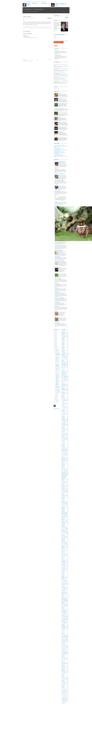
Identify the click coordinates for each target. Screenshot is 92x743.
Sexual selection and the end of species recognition (61, 298)
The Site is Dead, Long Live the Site (59, 108)
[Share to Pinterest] (51, 18)
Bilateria (63, 389)
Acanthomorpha (64, 332)
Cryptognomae (65, 439)
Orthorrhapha (63, 586)
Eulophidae (65, 478)
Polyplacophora (63, 620)
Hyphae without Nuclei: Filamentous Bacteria (57, 384)
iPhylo (55, 195)
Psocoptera (66, 634)
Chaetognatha (63, 415)
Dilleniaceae (65, 453)
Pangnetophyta (63, 597)
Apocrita (63, 361)
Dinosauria (63, 454)
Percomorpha (64, 610)
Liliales (66, 528)
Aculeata (63, 338)
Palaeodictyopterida (64, 589)
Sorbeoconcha (63, 665)
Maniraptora (63, 538)
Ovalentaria (65, 588)
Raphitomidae (63, 639)
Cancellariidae (63, 404)
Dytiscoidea (65, 457)
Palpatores (63, 592)
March (56, 399)
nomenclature (64, 569)
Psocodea (63, 634)
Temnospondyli (64, 681)
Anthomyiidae (63, 356)
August (56, 393)
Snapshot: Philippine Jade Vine (58, 284)
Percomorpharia (64, 612)
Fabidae (63, 486)
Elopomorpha (63, 462)
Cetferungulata (64, 414)
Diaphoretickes (64, 450)
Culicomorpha (63, 441)
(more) (63, 71)
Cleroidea (67, 424)
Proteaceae (63, 630)
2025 (55, 331)
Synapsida (56, 185)
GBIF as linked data (61, 196)
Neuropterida (63, 567)
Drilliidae (62, 457)
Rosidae (67, 646)
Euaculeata (66, 470)
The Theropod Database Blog (59, 250)
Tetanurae (67, 683)
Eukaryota (64, 477)
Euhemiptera (65, 476)
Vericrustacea (64, 698)
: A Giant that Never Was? (63, 103)
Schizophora (63, 656)
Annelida (63, 354)
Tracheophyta (66, 690)
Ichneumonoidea (63, 517)
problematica (64, 626)
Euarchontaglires (64, 472)
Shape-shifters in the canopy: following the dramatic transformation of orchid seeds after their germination (61, 294)
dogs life (59, 73)
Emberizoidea (63, 463)
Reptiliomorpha (65, 640)
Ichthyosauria (63, 518)
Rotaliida (63, 648)
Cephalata (63, 410)
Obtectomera (63, 572)
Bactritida (66, 385)
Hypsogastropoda (64, 516)
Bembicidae (63, 387)
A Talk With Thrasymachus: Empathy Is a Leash (29, 4)
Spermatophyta (64, 669)
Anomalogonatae (64, 355)
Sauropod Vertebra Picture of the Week (60, 245)
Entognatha (63, 466)
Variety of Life (56, 50)
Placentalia (64, 616)
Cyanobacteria (63, 443)
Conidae (66, 432)
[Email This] (47, 18)
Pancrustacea (64, 596)
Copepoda (65, 434)
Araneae (63, 365)
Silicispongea (63, 661)
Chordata (64, 421)
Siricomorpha (64, 663)
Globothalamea (63, 496)
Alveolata (63, 344)
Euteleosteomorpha (64, 484)
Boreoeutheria (63, 392)
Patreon (62, 606)
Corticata (63, 436)
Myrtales (66, 554)
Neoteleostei (63, 565)
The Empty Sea (57, 360)
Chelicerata (63, 419)
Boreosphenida (64, 393)
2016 (55, 339)
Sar (62, 652)
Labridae (66, 520)
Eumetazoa (63, 480)
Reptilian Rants (57, 306)
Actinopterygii (63, 337)
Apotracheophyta (64, 363)
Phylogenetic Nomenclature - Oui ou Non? (57, 387)
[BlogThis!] (48, 18)
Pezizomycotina (64, 614)
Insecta (63, 519)
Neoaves (63, 559)
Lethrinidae (65, 527)
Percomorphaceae (64, 611)
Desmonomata (65, 448)
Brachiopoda (63, 395)
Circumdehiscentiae (64, 423)
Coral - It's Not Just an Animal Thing (57, 392)
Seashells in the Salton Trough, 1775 (59, 257)
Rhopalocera (63, 643)
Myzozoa (63, 555)
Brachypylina (63, 398)
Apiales (66, 358)
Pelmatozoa (63, 607)
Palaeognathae (63, 590)
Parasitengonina (65, 601)
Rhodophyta (63, 642)
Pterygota (64, 636)
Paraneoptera (66, 600)
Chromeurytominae (64, 422)
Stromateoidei (63, 676)
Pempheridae (63, 608)
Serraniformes (63, 660)
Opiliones (63, 576)
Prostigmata (63, 628)
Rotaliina (66, 648)
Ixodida (62, 520)
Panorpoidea (66, 599)
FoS (37, 37)
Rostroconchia (65, 647)
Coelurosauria (63, 427)
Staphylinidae (63, 670)
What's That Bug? (57, 322)
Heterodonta (63, 510)
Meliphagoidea (63, 540)
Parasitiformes (63, 603)
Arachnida (64, 364)
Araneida (67, 365)
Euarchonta (65, 471)
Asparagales (65, 377)
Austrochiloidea (63, 383)
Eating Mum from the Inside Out (62, 122)
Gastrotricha (63, 492)
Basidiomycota (63, 386)
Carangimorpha (63, 405)
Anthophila (67, 356)
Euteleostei (63, 483)
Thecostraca (63, 687)
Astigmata (63, 381)
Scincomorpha (63, 657)
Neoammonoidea (63, 558)
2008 (55, 348)
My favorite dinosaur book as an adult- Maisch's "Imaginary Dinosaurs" (62, 252)
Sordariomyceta (63, 666)
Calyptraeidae (63, 402)
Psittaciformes (63, 633)
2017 (55, 338)
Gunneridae (64, 503)
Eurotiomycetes (65, 482)
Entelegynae (63, 465)
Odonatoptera (63, 573)
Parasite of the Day (57, 267)
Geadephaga (63, 493)
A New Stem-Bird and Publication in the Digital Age (57, 355)
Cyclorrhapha (63, 444)
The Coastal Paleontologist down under (60, 161)
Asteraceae (64, 379)
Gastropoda (64, 491)
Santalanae (66, 651)
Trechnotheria (65, 691)
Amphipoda (63, 348)
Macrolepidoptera (64, 534)
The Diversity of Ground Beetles (62, 137)
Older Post (50, 59)
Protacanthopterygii (64, 629)
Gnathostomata (64, 498)
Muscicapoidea (63, 551)
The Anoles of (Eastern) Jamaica (58, 288)
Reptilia (67, 639)
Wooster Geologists (57, 190)
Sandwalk (56, 201)
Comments (56, 38)
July (55, 394)
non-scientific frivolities (64, 570)
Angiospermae (64, 350)
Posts (55, 36)
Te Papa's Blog (57, 292)
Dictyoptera (66, 452)
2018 (55, 337)
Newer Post (24, 59)
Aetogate (63, 340)
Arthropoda (64, 373)
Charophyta (63, 418)
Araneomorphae (64, 367)
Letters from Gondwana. (58, 278)
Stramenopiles (63, 674)
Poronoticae (64, 623)
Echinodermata (64, 459)
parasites (63, 602)
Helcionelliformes (65, 505)
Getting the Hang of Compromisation (57, 370)
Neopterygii (65, 563)
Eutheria (63, 485)
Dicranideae (63, 452)
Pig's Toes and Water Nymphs (57, 357)
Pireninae (67, 615)
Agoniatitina (63, 341)
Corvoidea (63, 437)
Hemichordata (63, 507)
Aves (62, 384)
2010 (55, 346)
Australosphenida (64, 382)
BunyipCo (56, 311)
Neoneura (66, 562)
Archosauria (63, 370)
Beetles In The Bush (57, 205)
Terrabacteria (63, 683)
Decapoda (67, 447)
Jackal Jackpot (60, 317)
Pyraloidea (63, 638)
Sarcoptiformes (65, 653)
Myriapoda (63, 554)
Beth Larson (57, 68)
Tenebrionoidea (63, 682)
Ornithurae (63, 584)
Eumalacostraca (64, 479)
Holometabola (64, 513)
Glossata (63, 497)
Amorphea (63, 347)
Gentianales (63, 494)
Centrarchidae (63, 408)
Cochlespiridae (63, 426)
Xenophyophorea (64, 702)
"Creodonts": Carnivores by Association (59, 145)
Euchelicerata (64, 474)
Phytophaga (63, 615)
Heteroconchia (63, 509)
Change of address (34, 3)
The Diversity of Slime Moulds (58, 154)
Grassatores (63, 501)
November (56, 350)
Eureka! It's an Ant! (57, 367)
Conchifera (63, 430)
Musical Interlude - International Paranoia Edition (57, 377)
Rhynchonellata (63, 644)
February (56, 400)
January (56, 401)
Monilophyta (63, 547)
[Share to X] (49, 18)
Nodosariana (66, 568)
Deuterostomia (64, 449)
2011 (55, 345)
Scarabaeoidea (63, 655)
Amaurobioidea (63, 345)
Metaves (62, 544)
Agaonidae (66, 340)
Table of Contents (56, 88)
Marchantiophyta (64, 539)
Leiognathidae (63, 524)
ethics (62, 470)
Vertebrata (63, 699)
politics (62, 618)
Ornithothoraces (64, 583)
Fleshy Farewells (57, 388)
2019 (55, 336)
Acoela (62, 335)
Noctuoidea (63, 568)
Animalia (63, 353)
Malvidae (67, 536)
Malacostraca (63, 536)
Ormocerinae (66, 581)
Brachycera (63, 397)
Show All (67, 327)
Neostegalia (63, 564)
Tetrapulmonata (63, 686)
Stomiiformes (63, 673)
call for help (64, 401)
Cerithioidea (64, 413)
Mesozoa (63, 543)
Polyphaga (64, 619)
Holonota (65, 514)
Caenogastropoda (64, 400)
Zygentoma (63, 703)
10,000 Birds (56, 168)
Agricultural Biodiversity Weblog (59, 180)
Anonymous (57, 64)
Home (37, 59)
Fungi (67, 489)
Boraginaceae (63, 391)
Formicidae (63, 489)
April (56, 398)
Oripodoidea (63, 581)
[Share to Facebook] (50, 18)
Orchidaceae (66, 579)
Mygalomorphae (63, 553)
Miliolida (65, 545)
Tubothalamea (64, 695)
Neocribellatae (63, 560)
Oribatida (65, 580)
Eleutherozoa (63, 461)
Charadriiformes (63, 417)
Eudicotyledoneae (64, 475)
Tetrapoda (63, 685)
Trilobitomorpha (63, 693)
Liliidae (66, 529)
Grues (67, 502)
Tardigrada (67, 678)
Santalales (63, 651)
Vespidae (67, 699)
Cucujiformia (63, 440)
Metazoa (66, 544)
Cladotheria (63, 424)
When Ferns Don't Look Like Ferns (58, 155)
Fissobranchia (63, 487)
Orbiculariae (63, 579)
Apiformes (63, 359)
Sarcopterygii (66, 652)
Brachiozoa (63, 396)
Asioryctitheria (66, 376)
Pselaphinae (63, 632)
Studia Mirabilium (57, 283)
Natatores (66, 555)
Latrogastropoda (64, 522)
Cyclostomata (63, 445)
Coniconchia (63, 432)
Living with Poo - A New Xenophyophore (61, 132)
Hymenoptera (66, 515)
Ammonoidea (63, 346)
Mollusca (63, 546)
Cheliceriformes (64, 420)
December (56, 349)
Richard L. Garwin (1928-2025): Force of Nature (57, 4)
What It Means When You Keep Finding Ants (60, 323)
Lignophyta (63, 528)
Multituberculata (63, 549)
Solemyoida (63, 664)
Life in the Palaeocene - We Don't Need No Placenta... (57, 365)
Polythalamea (63, 621)
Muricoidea (63, 550)
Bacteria (63, 385)
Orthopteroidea (63, 585)
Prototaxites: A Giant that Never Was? (59, 151)
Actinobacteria (66, 335)
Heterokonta (63, 511)
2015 (55, 340)
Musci (66, 550)
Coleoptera (63, 428)
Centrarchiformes (63, 409)
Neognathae (63, 562)
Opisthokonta (64, 577)
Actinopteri (64, 336)
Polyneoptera (66, 618)
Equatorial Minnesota (57, 256)
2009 (55, 347)
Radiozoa (66, 638)
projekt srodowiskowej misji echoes (61, 72)
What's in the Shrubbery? (57, 359)
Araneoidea (65, 366)
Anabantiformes (63, 349)
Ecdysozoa (63, 458)
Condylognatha (63, 431)
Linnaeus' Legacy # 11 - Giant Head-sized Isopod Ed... (57, 380)
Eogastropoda (63, 467)
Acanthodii (63, 331)
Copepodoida (63, 435)
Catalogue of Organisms (33, 9)
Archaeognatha (63, 369)
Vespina (63, 700)
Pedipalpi (66, 606)
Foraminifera (64, 488)
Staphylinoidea (64, 672)
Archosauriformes (63, 371)
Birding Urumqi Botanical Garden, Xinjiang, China (60, 169)
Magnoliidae (63, 535)
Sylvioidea (67, 677)
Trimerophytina (63, 694)
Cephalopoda (63, 411)
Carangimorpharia (64, 406)
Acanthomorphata (64, 333)
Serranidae (65, 659)
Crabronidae (66, 437)
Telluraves (63, 680)
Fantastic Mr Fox (57, 368)
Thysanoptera (63, 689)
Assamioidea (63, 378)
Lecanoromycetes (64, 523)
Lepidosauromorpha (64, 526)
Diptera (67, 454)
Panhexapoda (64, 598)
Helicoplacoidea (63, 506)
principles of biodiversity (65, 625)
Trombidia (67, 694)
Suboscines (63, 677)
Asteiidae (67, 378)
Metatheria (66, 543)
